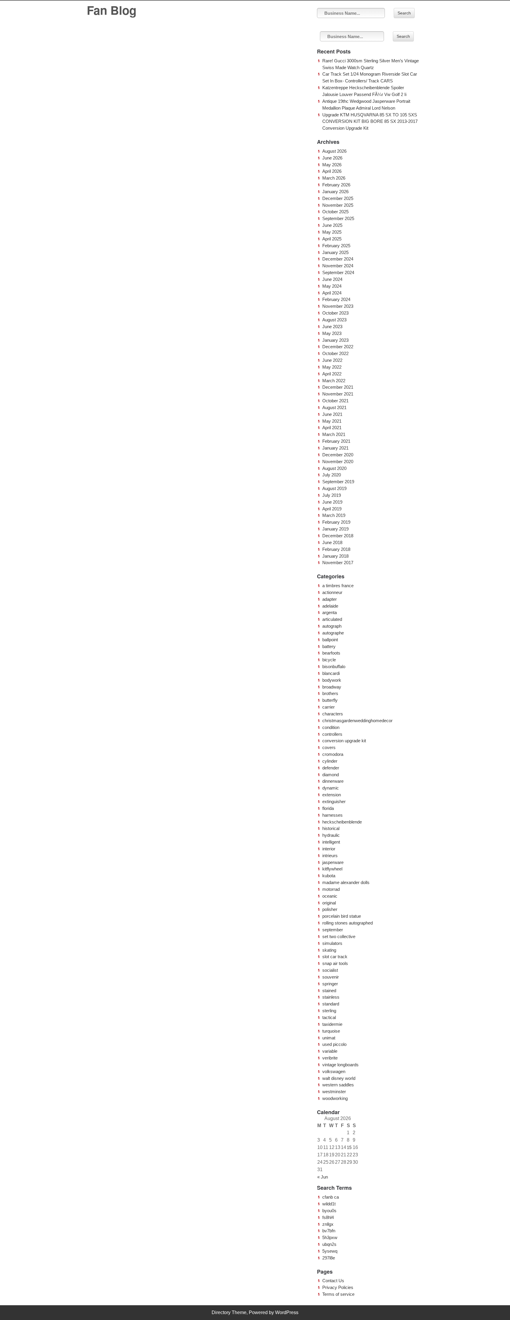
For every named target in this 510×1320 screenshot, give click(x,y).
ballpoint (330, 639)
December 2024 (337, 258)
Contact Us (333, 1280)
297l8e (328, 1257)
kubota (328, 875)
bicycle (329, 659)
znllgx (328, 1224)
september (332, 929)
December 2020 (337, 454)
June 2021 (332, 414)
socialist (330, 970)
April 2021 (331, 427)
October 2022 (335, 353)
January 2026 (335, 191)
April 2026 (331, 171)
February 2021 (336, 441)
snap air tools (335, 963)
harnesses (332, 815)
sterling (329, 1010)
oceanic (329, 896)
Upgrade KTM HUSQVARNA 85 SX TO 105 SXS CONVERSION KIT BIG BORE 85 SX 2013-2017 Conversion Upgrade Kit (370, 121)
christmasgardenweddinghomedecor (357, 720)
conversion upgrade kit (344, 740)
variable (329, 1051)
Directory (221, 1312)
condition (330, 727)
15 (349, 1147)
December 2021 (337, 387)
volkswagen (333, 1071)
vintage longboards (340, 1064)
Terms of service (338, 1294)
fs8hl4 (328, 1217)
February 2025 (336, 245)
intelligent (331, 841)
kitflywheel (332, 868)
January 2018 (335, 556)
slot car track (334, 956)
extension (331, 794)
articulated (332, 619)
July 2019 (331, 495)
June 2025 (332, 225)
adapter (329, 599)
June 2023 (332, 326)
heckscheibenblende (342, 821)
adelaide (330, 605)
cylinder (329, 761)
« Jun (322, 1176)
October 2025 (335, 211)
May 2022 (331, 367)
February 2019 (336, 522)
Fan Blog (111, 9)
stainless (330, 997)
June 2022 (332, 360)
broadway (331, 686)
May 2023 (331, 333)
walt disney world (338, 1078)
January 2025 (335, 252)
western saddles (338, 1084)
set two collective (338, 936)
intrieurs (330, 855)
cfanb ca (330, 1196)
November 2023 (337, 306)
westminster (334, 1091)
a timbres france (338, 585)
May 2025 (331, 232)
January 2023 (335, 340)
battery (329, 646)
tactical (329, 1017)
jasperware (333, 862)
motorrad (331, 889)
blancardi (331, 673)
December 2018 (337, 535)
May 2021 (331, 421)
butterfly (330, 700)
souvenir (330, 976)
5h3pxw (329, 1237)
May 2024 (331, 286)
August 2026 (334, 151)
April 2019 (331, 508)
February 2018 (336, 549)
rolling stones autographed (347, 922)
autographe (333, 632)
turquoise (331, 1030)
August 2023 (334, 319)
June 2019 (332, 501)
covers (329, 747)
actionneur (332, 592)
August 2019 (334, 488)
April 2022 (331, 373)
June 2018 (332, 542)
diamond (330, 774)
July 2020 (331, 474)
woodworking (335, 1098)
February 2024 (336, 299)
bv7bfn (328, 1230)
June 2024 (332, 279)
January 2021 (335, 447)
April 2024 (331, 292)
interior (328, 848)
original (329, 902)
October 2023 (335, 312)
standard (330, 1003)
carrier (328, 706)
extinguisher (334, 801)
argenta (329, 612)
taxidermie (332, 1024)
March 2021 (333, 434)
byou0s (329, 1210)
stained (329, 990)
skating (329, 950)
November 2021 (337, 393)
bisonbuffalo (333, 666)
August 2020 (334, 468)
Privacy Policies (337, 1287)
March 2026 (333, 177)
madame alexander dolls (346, 882)
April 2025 (331, 238)
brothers (330, 693)
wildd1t (329, 1203)
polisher (329, 909)
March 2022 (333, 380)
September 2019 (338, 481)
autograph (331, 626)
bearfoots (331, 652)
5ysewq (329, 1251)
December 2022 (337, 346)
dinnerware (333, 781)
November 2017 (337, 562)
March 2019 (333, 515)
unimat (328, 1037)
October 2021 (335, 400)
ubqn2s (329, 1244)
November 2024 (337, 265)
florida (328, 808)
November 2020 (337, 461)
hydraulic (331, 835)
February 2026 (336, 184)
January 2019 (335, 528)
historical (330, 828)
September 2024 (338, 272)
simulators (332, 943)
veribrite (330, 1057)
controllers (332, 734)
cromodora (332, 754)
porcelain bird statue (341, 916)
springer (330, 983)
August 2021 (334, 407)
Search (404, 13)
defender (330, 767)
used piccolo (334, 1044)
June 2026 (332, 157)
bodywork (331, 680)
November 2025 (337, 205)
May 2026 (331, 164)
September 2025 (338, 218)
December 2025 (337, 198)
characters (332, 713)
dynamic (330, 787)
